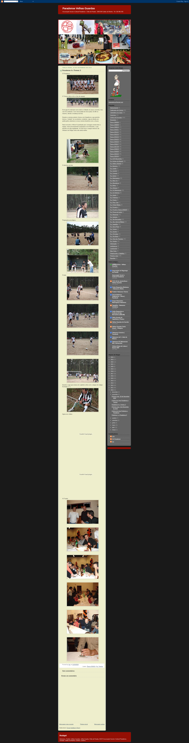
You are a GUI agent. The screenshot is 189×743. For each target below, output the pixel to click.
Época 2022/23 (114, 154)
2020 (112, 366)
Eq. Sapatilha (114, 224)
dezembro (115, 392)
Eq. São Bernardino (115, 219)
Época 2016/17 (114, 144)
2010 (112, 390)
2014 (112, 380)
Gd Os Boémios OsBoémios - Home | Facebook (118, 296)
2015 (112, 378)
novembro (115, 394)
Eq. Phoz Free (114, 202)
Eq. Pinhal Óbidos (115, 205)
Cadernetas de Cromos (116, 110)
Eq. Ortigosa (113, 188)
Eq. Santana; (114, 217)
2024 (112, 357)
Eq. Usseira (113, 231)
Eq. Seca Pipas (114, 226)
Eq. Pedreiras (114, 197)
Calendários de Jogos (116, 112)
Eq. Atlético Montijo (115, 163)
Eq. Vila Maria (114, 236)
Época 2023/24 (114, 156)
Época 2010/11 (91, 666)
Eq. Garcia (113, 176)
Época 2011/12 (114, 132)
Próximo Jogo (114, 256)
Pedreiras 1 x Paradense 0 (119, 415)
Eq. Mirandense (114, 183)
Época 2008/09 (114, 125)
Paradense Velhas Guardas (79, 8)
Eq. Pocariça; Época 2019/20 (118, 210)
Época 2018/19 (114, 149)
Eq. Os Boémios (115, 193)
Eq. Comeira (113, 173)
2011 (112, 387)
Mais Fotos (113, 251)
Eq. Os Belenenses (115, 190)
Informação (113, 243)
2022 (112, 362)
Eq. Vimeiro (113, 241)
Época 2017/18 (114, 146)
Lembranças (113, 246)
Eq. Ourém (113, 195)
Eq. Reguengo (114, 214)
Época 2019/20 (114, 151)
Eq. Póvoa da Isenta (116, 212)
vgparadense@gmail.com (116, 102)
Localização (113, 248)
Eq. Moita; (113, 185)
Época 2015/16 (114, 142)
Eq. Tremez (99, 666)
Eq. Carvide (113, 171)
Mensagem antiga (99, 724)
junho (114, 423)
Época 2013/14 (114, 137)
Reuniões (112, 258)
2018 (112, 371)
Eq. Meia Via (114, 180)
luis (113, 441)
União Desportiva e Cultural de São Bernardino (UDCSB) (118, 313)
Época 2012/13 (114, 134)
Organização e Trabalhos (117, 253)
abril (113, 427)
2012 (112, 385)
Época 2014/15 (114, 139)
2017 (112, 373)
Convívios (113, 115)
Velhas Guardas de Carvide (120, 322)
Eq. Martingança (115, 178)
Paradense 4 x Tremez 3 (119, 404)
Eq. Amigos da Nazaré (116, 161)
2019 (112, 369)
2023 (112, 359)
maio (113, 425)
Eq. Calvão (113, 168)
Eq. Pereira (113, 200)
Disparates (113, 120)
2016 (112, 376)
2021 (112, 364)
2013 (112, 383)
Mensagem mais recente (66, 724)
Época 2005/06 (114, 122)
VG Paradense (116, 439)
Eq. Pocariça (114, 207)
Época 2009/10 (114, 127)
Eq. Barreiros (114, 166)
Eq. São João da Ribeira (117, 222)
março (114, 430)
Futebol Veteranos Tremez (120, 292)
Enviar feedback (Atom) (73, 728)
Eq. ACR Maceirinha (116, 159)
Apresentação (114, 108)
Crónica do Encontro (116, 117)
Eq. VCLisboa (114, 234)
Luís (113, 436)
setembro (115, 420)
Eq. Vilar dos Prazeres (116, 239)
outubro (114, 418)
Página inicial (84, 724)
